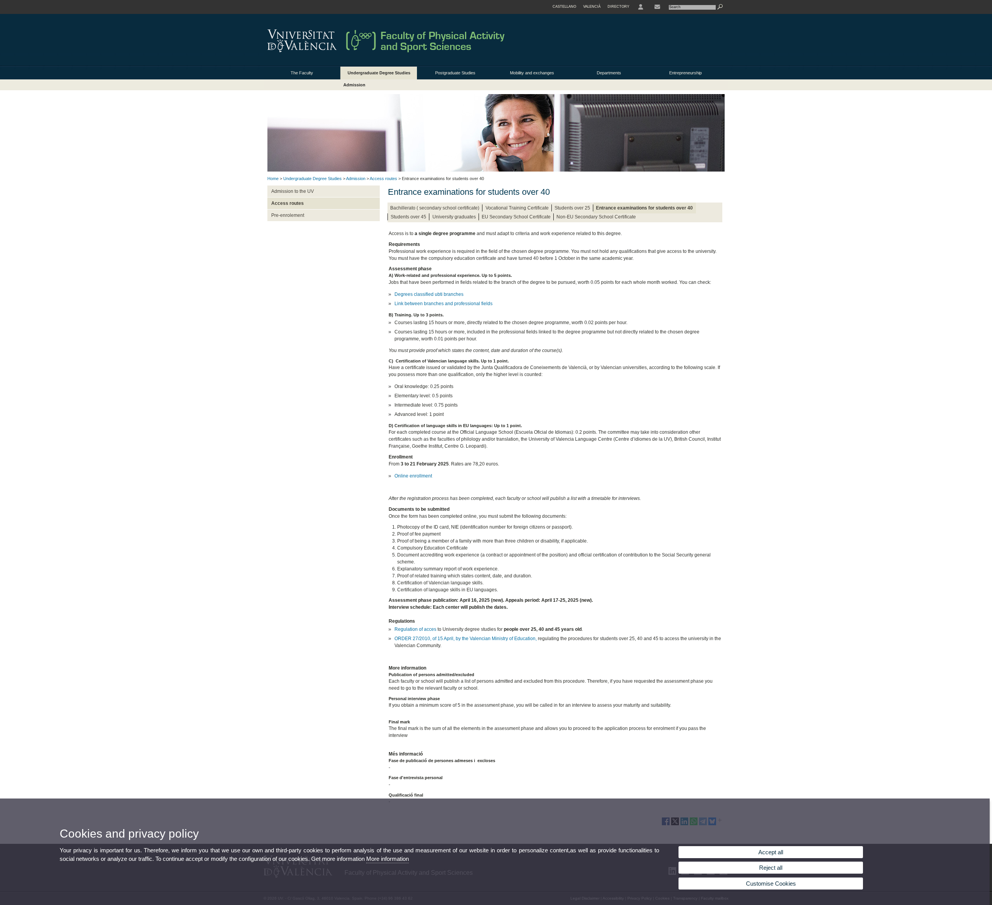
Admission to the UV (292, 191)
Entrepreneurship (685, 72)
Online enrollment (413, 476)
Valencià (592, 7)
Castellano (564, 7)
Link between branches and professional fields (443, 303)
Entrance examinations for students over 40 (644, 208)
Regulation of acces (415, 629)
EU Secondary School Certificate (516, 217)
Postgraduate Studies (455, 72)
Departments (609, 72)
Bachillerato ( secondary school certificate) (434, 208)
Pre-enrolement (287, 215)
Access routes (383, 178)
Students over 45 (408, 217)
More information (387, 858)
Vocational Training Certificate (517, 208)
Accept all (770, 852)
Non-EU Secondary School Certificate (596, 217)
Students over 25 (572, 208)
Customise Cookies (771, 883)
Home (273, 178)
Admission (354, 84)
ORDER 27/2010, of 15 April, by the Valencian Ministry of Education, (465, 638)
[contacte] (657, 7)
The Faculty (302, 72)
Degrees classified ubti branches (428, 294)
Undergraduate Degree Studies (379, 72)
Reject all (770, 867)
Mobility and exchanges (532, 72)
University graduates (454, 217)
